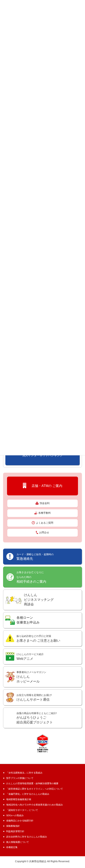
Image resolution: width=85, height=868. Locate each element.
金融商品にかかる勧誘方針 (19, 820)
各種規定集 (12, 847)
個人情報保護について (17, 842)
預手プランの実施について (19, 778)
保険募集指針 (13, 826)
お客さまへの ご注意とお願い (38, 638)
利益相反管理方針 (15, 831)
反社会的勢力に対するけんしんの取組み (26, 836)
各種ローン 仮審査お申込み (28, 620)
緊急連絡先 (35, 557)
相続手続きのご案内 (31, 577)
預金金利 (45, 503)
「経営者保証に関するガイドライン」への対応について (34, 789)
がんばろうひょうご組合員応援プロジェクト (37, 718)
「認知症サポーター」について (22, 810)
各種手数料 (44, 512)
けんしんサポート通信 (34, 697)
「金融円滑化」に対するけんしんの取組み (27, 794)
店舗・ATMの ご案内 (45, 485)
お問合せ (44, 532)
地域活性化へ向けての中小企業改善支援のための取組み (34, 804)
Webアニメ (30, 656)
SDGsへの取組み (15, 815)
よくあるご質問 (44, 522)
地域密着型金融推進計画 (18, 799)
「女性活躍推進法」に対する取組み (24, 772)
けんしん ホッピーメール (31, 677)
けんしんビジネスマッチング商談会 (39, 599)
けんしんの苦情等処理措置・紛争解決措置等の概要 (32, 783)
